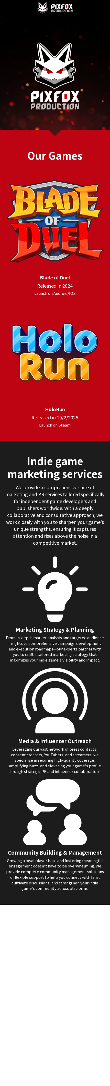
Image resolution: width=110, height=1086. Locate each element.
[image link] (55, 7)
